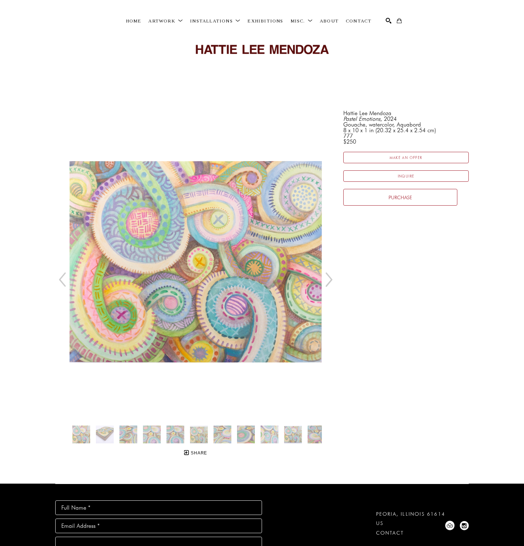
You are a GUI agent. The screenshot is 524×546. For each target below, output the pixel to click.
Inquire (406, 176)
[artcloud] (449, 525)
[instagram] (464, 525)
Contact (390, 532)
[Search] (388, 21)
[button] (165, 21)
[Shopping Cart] (399, 21)
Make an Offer (406, 157)
